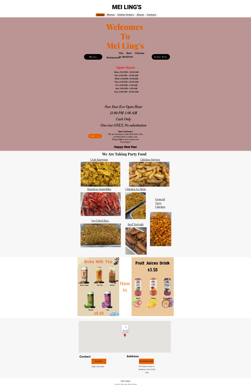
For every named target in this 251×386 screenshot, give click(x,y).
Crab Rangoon (99, 159)
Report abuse (132, 384)
